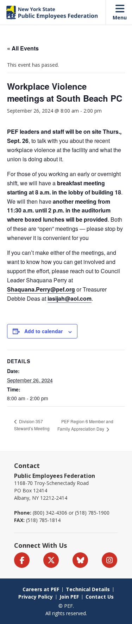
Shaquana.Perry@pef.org (41, 289)
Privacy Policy (35, 596)
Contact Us (100, 596)
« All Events (23, 48)
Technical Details (88, 589)
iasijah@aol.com (70, 298)
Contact (27, 465)
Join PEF (69, 596)
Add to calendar (43, 331)
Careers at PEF (41, 589)
